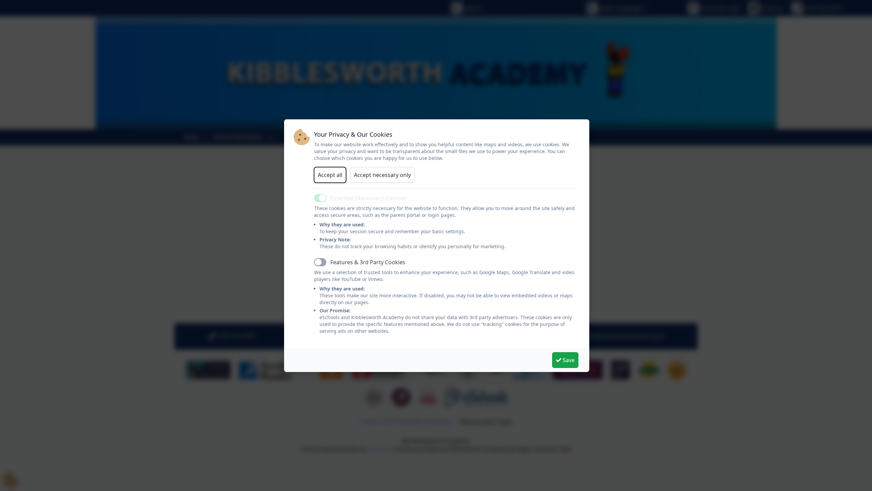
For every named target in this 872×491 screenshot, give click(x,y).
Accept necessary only (382, 175)
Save (568, 360)
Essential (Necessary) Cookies (368, 198)
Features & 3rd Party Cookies (367, 262)
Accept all (330, 175)
